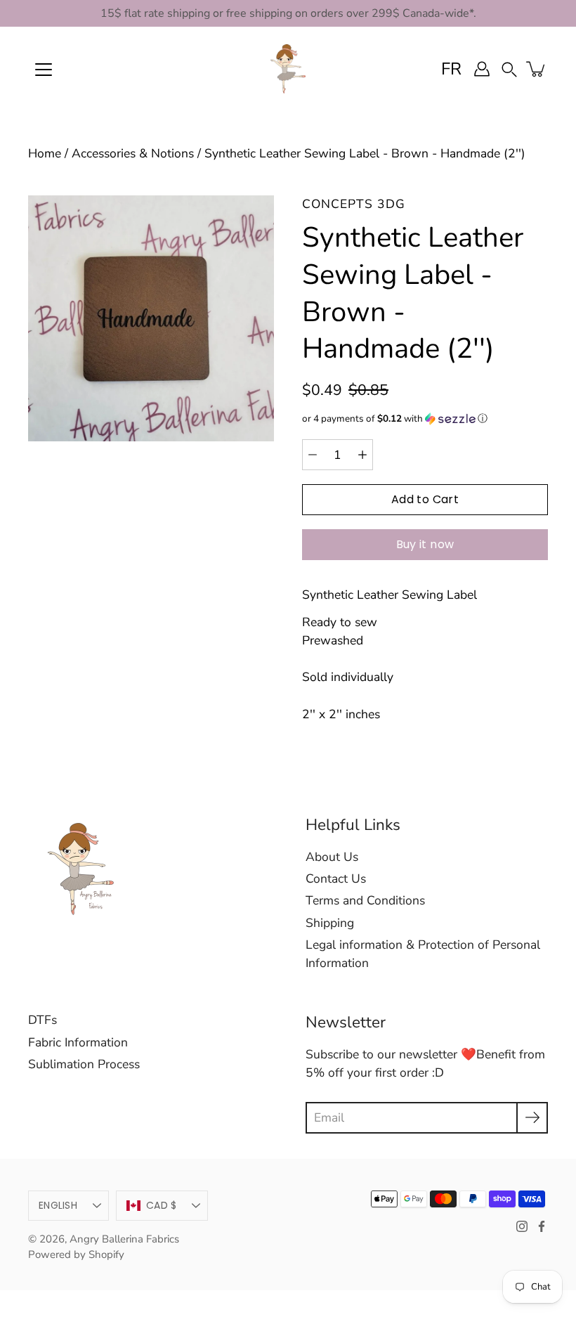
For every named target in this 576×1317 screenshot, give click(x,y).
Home (44, 153)
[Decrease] (312, 454)
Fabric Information (78, 1042)
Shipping (330, 922)
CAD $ (161, 1205)
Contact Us (336, 878)
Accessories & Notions (133, 153)
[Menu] (43, 69)
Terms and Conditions (365, 900)
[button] (509, 68)
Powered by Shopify (76, 1254)
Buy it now (425, 544)
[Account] (482, 69)
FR (451, 69)
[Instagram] (522, 1226)
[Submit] (532, 1118)
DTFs (42, 1019)
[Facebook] (541, 1226)
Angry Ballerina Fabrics (124, 1239)
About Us (332, 856)
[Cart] (536, 69)
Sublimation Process (84, 1064)
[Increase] (362, 454)
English (58, 1205)
